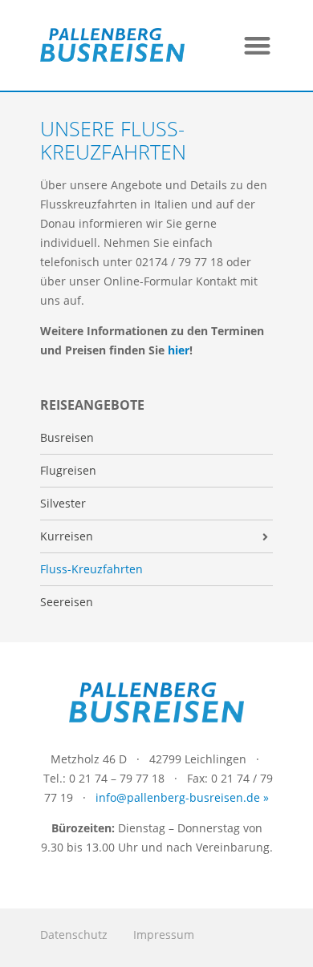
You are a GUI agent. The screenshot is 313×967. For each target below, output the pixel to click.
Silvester (63, 503)
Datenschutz (74, 934)
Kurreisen (66, 536)
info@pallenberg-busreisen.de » (182, 797)
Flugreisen (68, 470)
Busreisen (67, 437)
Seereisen (66, 602)
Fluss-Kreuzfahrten (91, 569)
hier (178, 350)
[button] (258, 45)
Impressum (163, 934)
